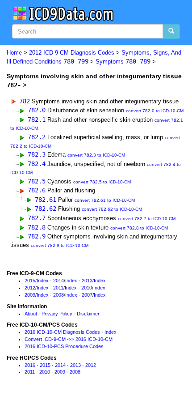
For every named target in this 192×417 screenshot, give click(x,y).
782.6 (37, 190)
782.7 (37, 217)
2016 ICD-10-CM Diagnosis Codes (62, 332)
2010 (86, 287)
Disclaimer (88, 313)
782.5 (37, 181)
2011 (58, 287)
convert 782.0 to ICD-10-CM (155, 110)
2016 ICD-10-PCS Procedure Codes (64, 346)
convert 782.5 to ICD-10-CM (102, 181)
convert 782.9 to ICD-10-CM (59, 245)
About (31, 313)
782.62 (45, 208)
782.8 (37, 227)
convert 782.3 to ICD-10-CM (96, 155)
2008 (58, 295)
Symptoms (123, 61)
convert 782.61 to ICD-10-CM (105, 200)
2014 (58, 280)
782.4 (37, 163)
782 (24, 101)
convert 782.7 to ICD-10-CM (146, 218)
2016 (30, 365)
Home (14, 52)
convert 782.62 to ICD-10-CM (112, 209)
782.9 (37, 236)
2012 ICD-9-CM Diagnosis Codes (71, 52)
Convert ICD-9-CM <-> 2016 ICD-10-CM (69, 339)
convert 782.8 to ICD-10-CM (139, 228)
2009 (30, 295)
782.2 (37, 136)
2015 (30, 280)
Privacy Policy (57, 313)
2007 (87, 295)
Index (43, 280)
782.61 (45, 199)
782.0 (37, 110)
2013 (87, 280)
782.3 (37, 154)
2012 (30, 287)
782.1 (37, 119)
